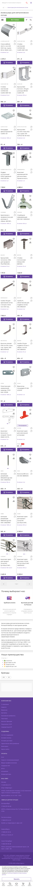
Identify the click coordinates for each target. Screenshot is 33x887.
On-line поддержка (7, 735)
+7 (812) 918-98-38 (6, 844)
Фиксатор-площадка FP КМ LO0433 (23, 388)
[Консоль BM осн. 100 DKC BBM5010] (24, 460)
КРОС (3, 768)
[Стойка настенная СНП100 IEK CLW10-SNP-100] (8, 73)
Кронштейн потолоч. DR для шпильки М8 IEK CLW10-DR (22, 90)
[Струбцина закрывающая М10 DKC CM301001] (24, 201)
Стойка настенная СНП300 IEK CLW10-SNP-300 (22, 47)
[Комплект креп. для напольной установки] (24, 415)
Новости (3, 707)
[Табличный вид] (2, 20)
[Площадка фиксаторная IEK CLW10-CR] (8, 116)
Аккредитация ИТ (6, 727)
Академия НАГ (5, 766)
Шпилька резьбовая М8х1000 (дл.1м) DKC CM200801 (6, 520)
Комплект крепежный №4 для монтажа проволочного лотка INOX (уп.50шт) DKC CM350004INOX (22, 175)
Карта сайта (5, 749)
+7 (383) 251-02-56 (6, 832)
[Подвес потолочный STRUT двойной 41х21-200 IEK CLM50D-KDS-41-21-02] (8, 159)
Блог (2, 757)
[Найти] (27, 3)
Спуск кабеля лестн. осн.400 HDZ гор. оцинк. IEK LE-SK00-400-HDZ (6, 47)
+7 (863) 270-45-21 (6, 820)
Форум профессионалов (9, 763)
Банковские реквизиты (8, 716)
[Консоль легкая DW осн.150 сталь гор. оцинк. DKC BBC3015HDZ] (8, 330)
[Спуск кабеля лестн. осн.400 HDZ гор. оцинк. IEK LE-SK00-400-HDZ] (8, 30)
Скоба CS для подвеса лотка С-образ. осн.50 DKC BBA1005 (23, 346)
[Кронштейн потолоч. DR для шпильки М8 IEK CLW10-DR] (24, 73)
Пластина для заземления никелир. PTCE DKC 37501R (5, 389)
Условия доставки (6, 741)
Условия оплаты (6, 738)
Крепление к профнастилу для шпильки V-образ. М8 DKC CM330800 (7, 218)
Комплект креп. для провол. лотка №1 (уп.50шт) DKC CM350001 (22, 520)
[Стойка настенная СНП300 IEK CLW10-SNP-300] (24, 30)
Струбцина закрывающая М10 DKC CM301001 (23, 217)
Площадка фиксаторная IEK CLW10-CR (6, 132)
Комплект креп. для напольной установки (22, 433)
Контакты (4, 713)
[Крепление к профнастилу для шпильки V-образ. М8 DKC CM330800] (8, 201)
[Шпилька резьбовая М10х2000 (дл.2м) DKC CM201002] (8, 460)
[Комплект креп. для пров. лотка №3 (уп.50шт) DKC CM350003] (24, 546)
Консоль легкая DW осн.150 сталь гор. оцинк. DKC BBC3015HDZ (7, 346)
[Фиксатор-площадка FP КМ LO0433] (24, 373)
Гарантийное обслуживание (10, 743)
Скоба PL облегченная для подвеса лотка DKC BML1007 (23, 304)
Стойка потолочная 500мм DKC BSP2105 (21, 261)
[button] (30, 20)
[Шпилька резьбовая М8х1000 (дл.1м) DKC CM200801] (8, 503)
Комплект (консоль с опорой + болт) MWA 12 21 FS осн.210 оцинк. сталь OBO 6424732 (6, 434)
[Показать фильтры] (30, 20)
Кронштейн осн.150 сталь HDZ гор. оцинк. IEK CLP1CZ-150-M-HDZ (23, 133)
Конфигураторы (6, 774)
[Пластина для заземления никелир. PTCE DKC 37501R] (8, 372)
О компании (5, 704)
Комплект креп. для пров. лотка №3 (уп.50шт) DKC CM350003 (23, 562)
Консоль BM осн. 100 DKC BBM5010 (23, 475)
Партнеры (4, 718)
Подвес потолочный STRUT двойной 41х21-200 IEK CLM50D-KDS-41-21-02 (6, 175)
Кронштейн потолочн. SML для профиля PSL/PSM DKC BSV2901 (6, 261)
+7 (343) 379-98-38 (6, 806)
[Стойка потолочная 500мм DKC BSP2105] (24, 244)
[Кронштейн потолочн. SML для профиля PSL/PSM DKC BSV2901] (8, 244)
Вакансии (4, 710)
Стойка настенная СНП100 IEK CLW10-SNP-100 (6, 90)
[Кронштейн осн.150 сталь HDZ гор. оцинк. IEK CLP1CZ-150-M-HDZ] (24, 116)
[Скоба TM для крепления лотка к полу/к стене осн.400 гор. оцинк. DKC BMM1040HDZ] (8, 287)
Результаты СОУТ (6, 724)
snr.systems (4, 771)
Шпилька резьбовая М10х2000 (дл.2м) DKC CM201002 (6, 477)
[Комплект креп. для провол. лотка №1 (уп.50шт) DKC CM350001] (24, 503)
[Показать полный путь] (4, 7)
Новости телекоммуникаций (10, 760)
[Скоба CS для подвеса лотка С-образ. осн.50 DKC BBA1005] (24, 330)
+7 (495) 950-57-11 (6, 785)
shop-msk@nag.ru (6, 788)
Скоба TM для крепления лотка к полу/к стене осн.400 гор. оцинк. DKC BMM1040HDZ (7, 304)
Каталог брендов (6, 721)
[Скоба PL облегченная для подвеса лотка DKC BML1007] (24, 287)
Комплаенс (4, 746)
